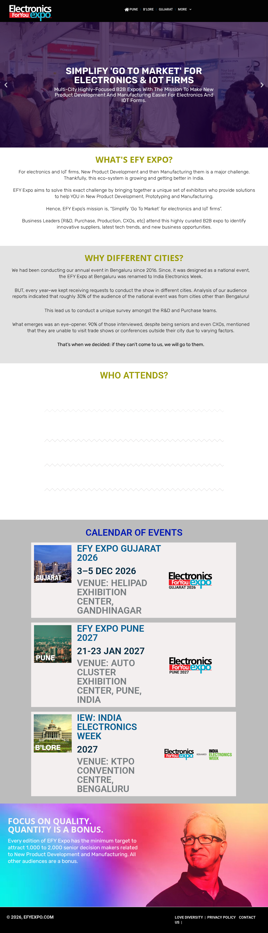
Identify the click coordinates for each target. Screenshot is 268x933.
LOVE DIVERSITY (189, 917)
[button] (6, 85)
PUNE (134, 9)
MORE (182, 9)
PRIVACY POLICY (221, 917)
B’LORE (148, 9)
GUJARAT (166, 9)
